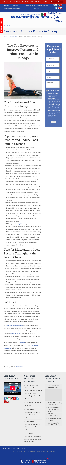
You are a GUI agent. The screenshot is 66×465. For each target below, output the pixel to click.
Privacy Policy (54, 112)
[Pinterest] (61, 6)
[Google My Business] (56, 6)
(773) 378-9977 (16, 5)
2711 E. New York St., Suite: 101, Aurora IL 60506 (54, 409)
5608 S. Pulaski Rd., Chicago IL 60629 (54, 386)
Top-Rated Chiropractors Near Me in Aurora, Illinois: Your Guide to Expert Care (32, 438)
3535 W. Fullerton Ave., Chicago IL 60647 (55, 404)
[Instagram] (11, 399)
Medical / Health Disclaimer (39, 451)
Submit (53, 121)
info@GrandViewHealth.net (12, 8)
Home (5, 37)
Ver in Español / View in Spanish (30, 14)
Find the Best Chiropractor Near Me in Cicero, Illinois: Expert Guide (32, 413)
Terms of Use (25, 451)
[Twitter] (56, 9)
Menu (8, 25)
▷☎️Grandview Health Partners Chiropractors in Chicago (30, 16)
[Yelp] (59, 9)
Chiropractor (13, 37)
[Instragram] (59, 6)
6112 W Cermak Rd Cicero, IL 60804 (53, 414)
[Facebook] (54, 6)
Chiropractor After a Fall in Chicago (32, 404)
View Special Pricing (56, 2)
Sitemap (51, 451)
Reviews (28, 5)
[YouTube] (61, 9)
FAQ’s (33, 5)
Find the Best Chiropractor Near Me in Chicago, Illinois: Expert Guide (32, 425)
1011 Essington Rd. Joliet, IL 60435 (53, 424)
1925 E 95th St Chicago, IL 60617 (55, 419)
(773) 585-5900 (55, 107)
